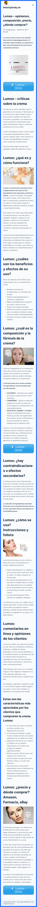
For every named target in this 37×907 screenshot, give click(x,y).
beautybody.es (12, 7)
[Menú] (33, 5)
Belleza (5, 32)
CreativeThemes (8, 904)
